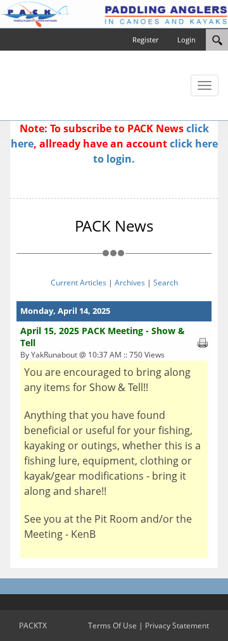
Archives (130, 282)
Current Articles (78, 282)
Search (165, 282)
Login (186, 39)
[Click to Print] (203, 341)
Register (145, 39)
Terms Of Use (112, 625)
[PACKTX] (114, 13)
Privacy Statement (177, 625)
